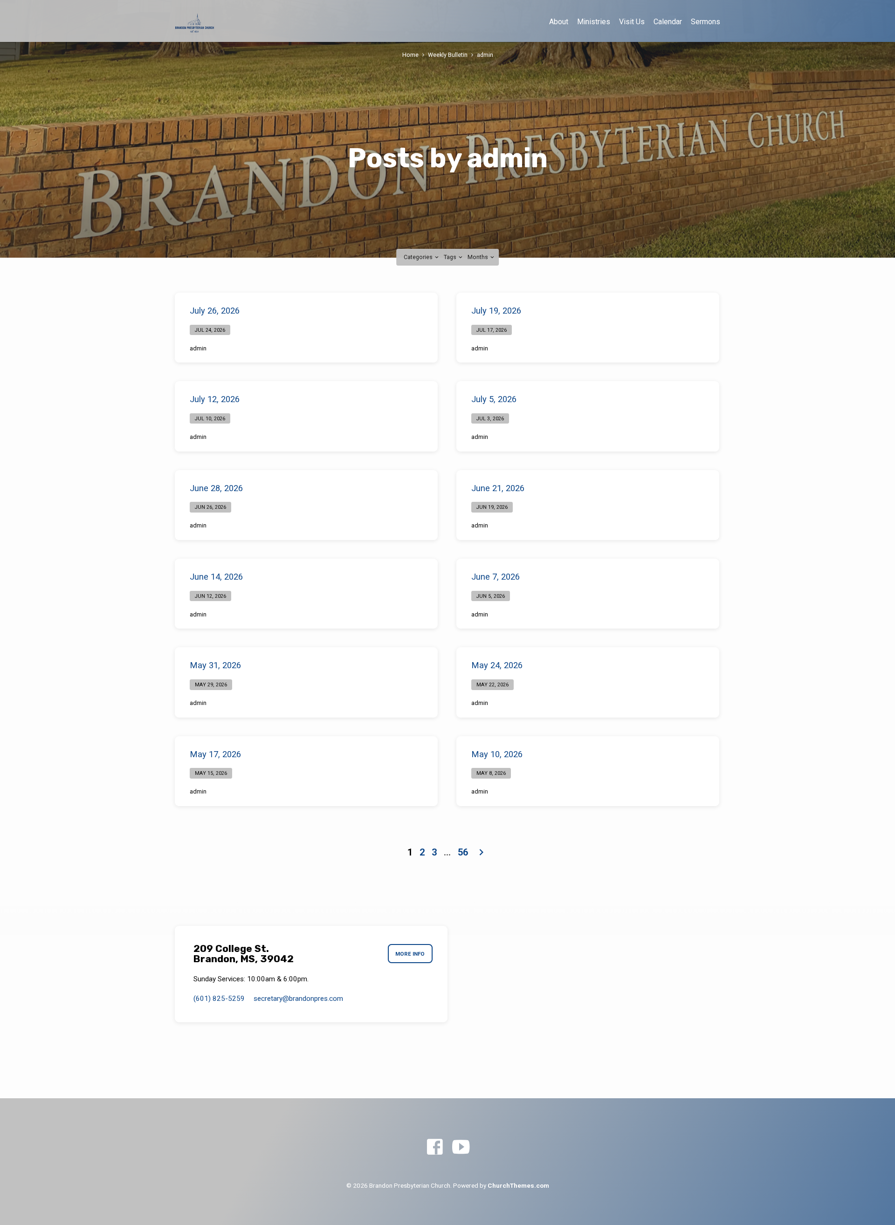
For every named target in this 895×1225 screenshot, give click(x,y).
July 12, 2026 (215, 399)
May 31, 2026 (215, 665)
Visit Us (632, 21)
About (558, 21)
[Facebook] (434, 1147)
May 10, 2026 (497, 754)
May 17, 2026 (215, 754)
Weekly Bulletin (448, 54)
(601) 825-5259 (219, 998)
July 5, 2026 (493, 399)
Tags (451, 256)
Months (478, 256)
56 (463, 852)
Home (410, 54)
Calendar (668, 21)
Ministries (593, 21)
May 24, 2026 (497, 665)
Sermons (705, 21)
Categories (419, 256)
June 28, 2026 (216, 488)
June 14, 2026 (216, 577)
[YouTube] (460, 1147)
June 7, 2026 (495, 577)
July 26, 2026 (215, 310)
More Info (410, 954)
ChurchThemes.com (518, 1185)
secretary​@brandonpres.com (298, 998)
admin (485, 54)
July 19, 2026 (496, 310)
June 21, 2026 (497, 488)
